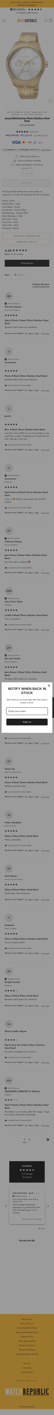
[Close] (49, 685)
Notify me (27, 722)
